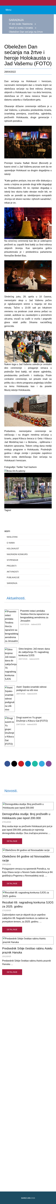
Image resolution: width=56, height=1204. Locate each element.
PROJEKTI (12, 566)
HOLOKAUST (13, 548)
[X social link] (14, 764)
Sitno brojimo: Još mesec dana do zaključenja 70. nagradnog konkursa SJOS (34, 652)
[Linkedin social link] (28, 764)
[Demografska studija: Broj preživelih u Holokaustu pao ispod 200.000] (28, 806)
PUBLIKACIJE (13, 577)
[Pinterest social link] (21, 764)
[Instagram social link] (29, 3)
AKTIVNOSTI (13, 572)
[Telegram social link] (42, 764)
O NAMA (11, 543)
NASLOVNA (12, 537)
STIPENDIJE (12, 560)
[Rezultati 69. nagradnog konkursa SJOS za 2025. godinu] (28, 894)
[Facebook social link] (26, 3)
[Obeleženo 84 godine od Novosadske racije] (28, 850)
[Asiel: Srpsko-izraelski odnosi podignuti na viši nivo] (9, 699)
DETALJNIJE (12, 841)
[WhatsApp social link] (35, 764)
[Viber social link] (49, 764)
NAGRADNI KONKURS (17, 554)
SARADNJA (12, 583)
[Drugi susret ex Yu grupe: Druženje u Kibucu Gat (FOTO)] (9, 731)
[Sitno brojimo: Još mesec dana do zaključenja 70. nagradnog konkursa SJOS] (11, 664)
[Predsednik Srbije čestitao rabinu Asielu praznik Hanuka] (28, 940)
